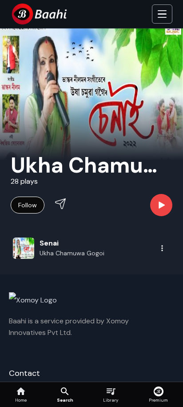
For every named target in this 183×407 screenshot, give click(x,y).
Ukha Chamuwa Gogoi (72, 253)
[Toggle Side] (162, 14)
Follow (27, 205)
